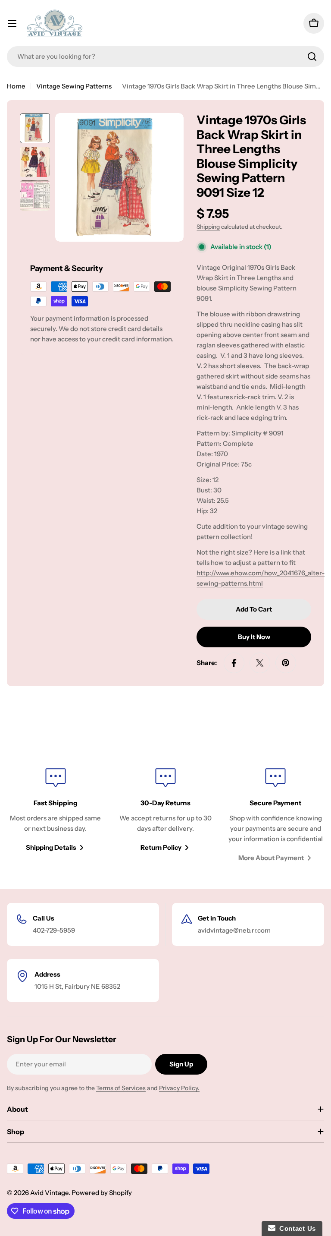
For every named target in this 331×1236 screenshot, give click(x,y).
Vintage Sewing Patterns (74, 86)
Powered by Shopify (102, 1193)
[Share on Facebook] (234, 663)
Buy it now (254, 637)
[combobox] (165, 56)
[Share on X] (260, 663)
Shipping (208, 226)
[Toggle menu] (12, 23)
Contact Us (295, 1228)
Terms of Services (121, 1088)
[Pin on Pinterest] (285, 663)
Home (16, 86)
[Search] (312, 56)
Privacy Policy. (179, 1088)
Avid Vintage (49, 1193)
